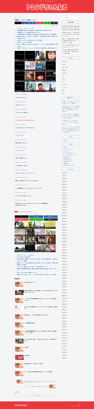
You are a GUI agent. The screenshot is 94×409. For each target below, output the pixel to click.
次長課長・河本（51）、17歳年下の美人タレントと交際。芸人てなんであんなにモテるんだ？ (71, 34)
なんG (63, 78)
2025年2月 (64, 224)
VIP (63, 76)
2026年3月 (64, 187)
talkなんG (64, 61)
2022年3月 (64, 324)
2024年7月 (64, 244)
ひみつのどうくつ (68, 156)
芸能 (31, 211)
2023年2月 (64, 292)
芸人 (28, 211)
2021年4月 (64, 355)
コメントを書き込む (36, 395)
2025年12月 (64, 195)
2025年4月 (64, 218)
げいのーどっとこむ (68, 149)
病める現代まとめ (68, 159)
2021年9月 (64, 341)
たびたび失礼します (68, 152)
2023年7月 (64, 278)
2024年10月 (64, 235)
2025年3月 (64, 221)
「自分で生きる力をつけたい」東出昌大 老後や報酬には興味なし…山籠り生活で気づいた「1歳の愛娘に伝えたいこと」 (70, 107)
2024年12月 (64, 230)
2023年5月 (64, 284)
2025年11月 (64, 198)
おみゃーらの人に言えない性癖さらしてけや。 (27, 272)
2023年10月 (64, 269)
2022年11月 (64, 301)
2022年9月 (64, 307)
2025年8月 (64, 207)
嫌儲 (63, 90)
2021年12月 (64, 332)
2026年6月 (64, 178)
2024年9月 (64, 238)
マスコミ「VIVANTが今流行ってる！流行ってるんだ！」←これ (70, 46)
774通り (66, 147)
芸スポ (63, 93)
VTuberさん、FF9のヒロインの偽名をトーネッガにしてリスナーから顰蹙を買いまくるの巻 (70, 116)
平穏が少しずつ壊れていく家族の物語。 (25, 255)
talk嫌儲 (63, 70)
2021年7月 (64, 346)
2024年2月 (64, 258)
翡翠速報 (66, 163)
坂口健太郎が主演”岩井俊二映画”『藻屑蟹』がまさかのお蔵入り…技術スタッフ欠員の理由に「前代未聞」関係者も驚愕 (71, 27)
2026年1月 (64, 193)
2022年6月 (64, 315)
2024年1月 (64, 261)
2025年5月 (64, 215)
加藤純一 (25, 211)
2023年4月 (64, 287)
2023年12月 (64, 264)
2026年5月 (64, 181)
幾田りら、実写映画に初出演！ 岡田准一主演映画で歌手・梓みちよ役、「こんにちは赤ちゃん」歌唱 (71, 40)
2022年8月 (64, 309)
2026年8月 (64, 173)
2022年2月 (64, 326)
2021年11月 (64, 335)
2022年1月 (64, 329)
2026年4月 (64, 184)
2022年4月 (64, 321)
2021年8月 (64, 344)
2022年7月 (64, 312)
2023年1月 (64, 295)
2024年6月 (64, 247)
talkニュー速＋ (65, 67)
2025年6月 (64, 213)
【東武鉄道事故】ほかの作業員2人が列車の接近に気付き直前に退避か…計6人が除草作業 (36, 34)
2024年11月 (64, 232)
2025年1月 (64, 227)
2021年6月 (64, 349)
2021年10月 (64, 338)
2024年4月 (64, 252)
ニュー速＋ (64, 87)
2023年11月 (64, 267)
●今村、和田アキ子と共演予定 (23, 257)
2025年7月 (64, 210)
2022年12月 (64, 298)
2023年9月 (64, 272)
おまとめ (66, 140)
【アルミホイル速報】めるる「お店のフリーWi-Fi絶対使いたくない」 (32, 266)
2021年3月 (64, 358)
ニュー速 (64, 84)
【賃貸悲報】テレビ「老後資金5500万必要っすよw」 (28, 32)
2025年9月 (64, 204)
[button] (54, 23)
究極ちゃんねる (67, 161)
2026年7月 (64, 176)
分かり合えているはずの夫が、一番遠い (25, 28)
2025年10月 (64, 201)
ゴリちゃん (66, 151)
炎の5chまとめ (67, 158)
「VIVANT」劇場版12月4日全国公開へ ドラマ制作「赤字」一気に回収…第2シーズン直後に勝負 (70, 51)
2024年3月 (64, 255)
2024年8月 (64, 241)
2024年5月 (64, 250)
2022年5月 (64, 318)
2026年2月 (64, 190)
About (79, 404)
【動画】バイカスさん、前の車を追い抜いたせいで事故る (29, 40)
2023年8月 (64, 275)
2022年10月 (64, 304)
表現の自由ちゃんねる (69, 165)
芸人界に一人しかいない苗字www (24, 42)
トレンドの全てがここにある (70, 154)
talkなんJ (64, 64)
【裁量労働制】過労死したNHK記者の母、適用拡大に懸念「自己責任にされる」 (34, 30)
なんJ (16, 211)
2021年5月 (64, 352)
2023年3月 (64, 289)
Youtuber (20, 211)
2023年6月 (64, 281)
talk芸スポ (64, 73)
